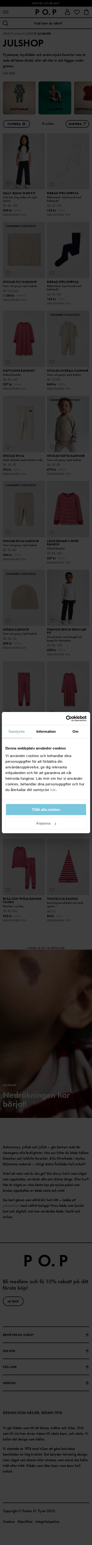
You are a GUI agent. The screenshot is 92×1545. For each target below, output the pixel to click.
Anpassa (43, 823)
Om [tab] (75, 731)
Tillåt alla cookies (46, 810)
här (53, 790)
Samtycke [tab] (16, 731)
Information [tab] (46, 731)
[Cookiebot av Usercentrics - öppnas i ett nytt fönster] (66, 719)
